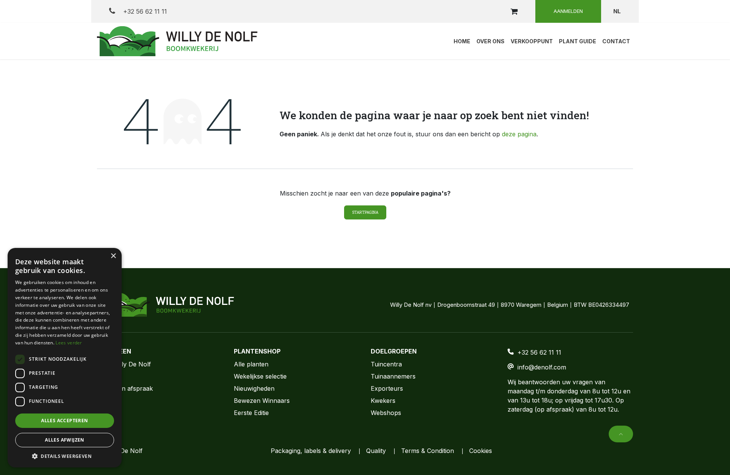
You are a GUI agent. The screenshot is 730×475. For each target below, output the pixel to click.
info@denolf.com (541, 367)
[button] (621, 434)
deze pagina (519, 134)
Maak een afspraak (125, 388)
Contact (108, 376)
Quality (376, 450)
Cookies (480, 450)
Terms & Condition (427, 450)
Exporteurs (387, 388)
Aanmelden (568, 11)
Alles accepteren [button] (64, 420)
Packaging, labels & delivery (311, 450)
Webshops (386, 413)
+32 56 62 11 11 (144, 11)
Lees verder (69, 342)
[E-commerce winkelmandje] (514, 11)
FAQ (103, 400)
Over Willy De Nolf (124, 364)
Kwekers (383, 400)
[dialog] (65, 357)
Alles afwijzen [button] (64, 440)
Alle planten (251, 364)
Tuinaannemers (393, 376)
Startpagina (365, 212)
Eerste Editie (251, 413)
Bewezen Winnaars (262, 400)
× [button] (113, 256)
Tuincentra (386, 364)
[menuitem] (462, 41)
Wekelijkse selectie (260, 376)
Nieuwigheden (254, 388)
